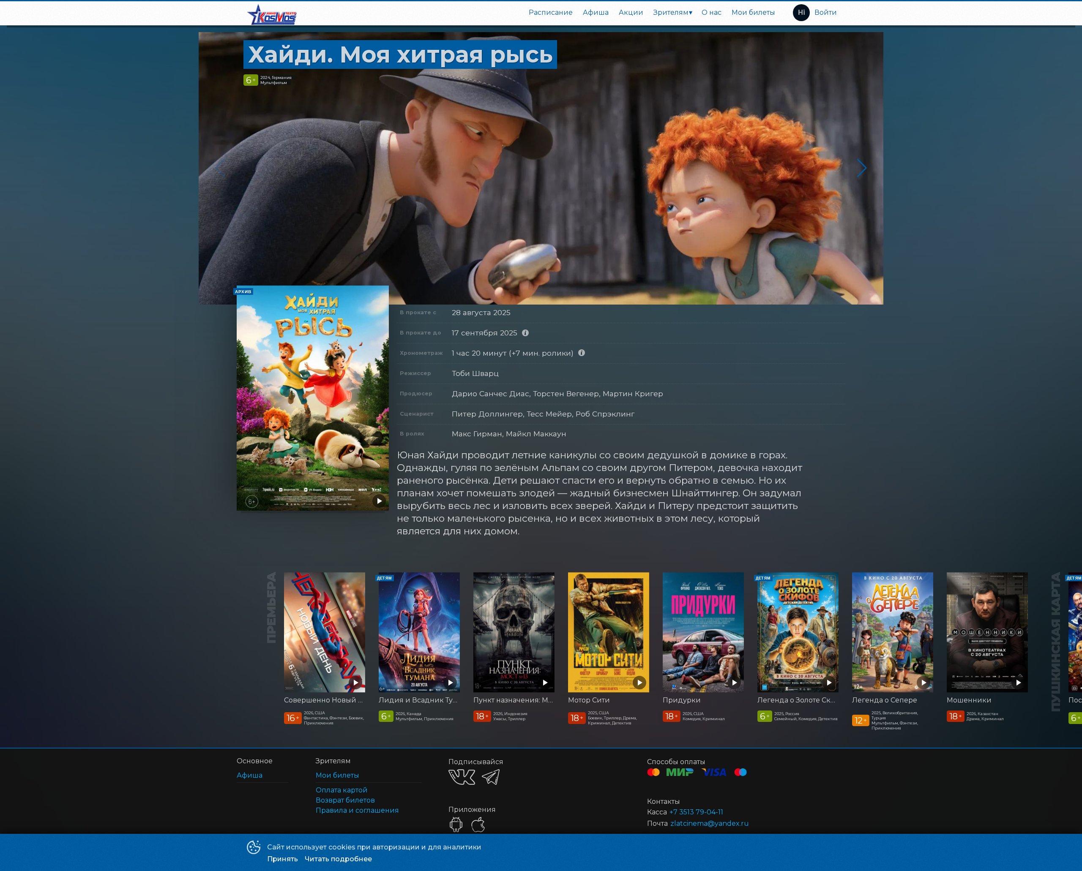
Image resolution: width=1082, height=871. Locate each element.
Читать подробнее (338, 859)
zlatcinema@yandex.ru (709, 823)
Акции (631, 12)
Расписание (551, 12)
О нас (711, 12)
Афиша (596, 12)
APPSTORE (478, 824)
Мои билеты (753, 12)
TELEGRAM (491, 777)
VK (461, 777)
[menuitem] (551, 12)
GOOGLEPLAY (456, 824)
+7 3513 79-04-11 (696, 812)
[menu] (541, 12)
